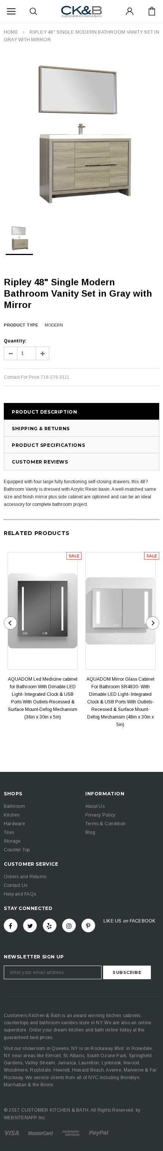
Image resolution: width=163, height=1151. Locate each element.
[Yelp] (49, 925)
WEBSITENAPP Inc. (25, 1117)
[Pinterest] (88, 925)
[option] (81, 134)
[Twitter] (30, 925)
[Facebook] (10, 925)
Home (11, 32)
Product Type (21, 325)
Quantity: (15, 341)
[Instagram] (69, 925)
